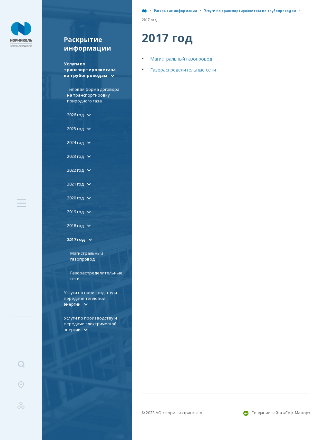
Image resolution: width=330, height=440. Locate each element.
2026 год (75, 115)
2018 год (75, 225)
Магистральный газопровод (86, 256)
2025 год (75, 128)
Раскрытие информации (175, 11)
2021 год (75, 184)
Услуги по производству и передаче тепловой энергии (90, 298)
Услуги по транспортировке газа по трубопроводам (250, 11)
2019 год (75, 212)
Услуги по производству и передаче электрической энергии (90, 323)
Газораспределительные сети (183, 70)
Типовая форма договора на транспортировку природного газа (93, 95)
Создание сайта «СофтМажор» (280, 413)
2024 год (75, 142)
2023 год (75, 156)
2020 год (75, 198)
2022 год (75, 170)
